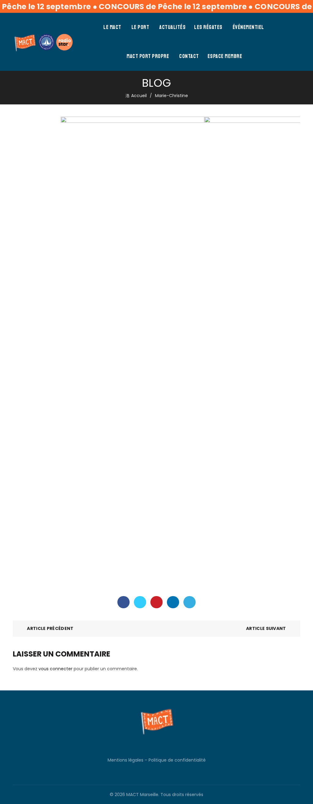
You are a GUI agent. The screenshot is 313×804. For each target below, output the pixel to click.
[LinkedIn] (173, 602)
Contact (189, 56)
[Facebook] (123, 602)
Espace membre (225, 56)
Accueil (139, 96)
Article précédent (50, 628)
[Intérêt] (156, 602)
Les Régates (208, 27)
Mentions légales (125, 760)
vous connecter (55, 669)
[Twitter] (140, 602)
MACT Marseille (142, 794)
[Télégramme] (189, 602)
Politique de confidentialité (177, 760)
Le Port (140, 27)
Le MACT (112, 27)
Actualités (172, 27)
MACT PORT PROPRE (148, 56)
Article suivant (266, 628)
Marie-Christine (171, 96)
